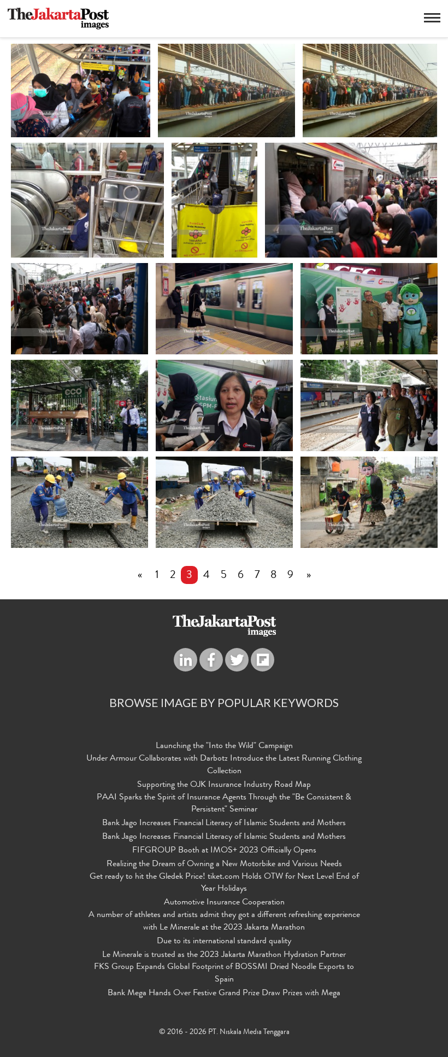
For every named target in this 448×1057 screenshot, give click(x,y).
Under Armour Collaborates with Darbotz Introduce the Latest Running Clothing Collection (224, 765)
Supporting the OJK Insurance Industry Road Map (224, 785)
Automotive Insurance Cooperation (224, 902)
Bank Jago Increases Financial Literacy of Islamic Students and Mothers (224, 823)
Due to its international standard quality (224, 941)
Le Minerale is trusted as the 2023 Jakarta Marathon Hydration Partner (224, 955)
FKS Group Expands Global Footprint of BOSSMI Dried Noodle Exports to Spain (224, 973)
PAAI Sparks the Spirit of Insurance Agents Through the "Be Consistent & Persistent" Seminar (224, 804)
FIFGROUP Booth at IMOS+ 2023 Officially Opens (224, 850)
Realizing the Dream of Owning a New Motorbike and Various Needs (224, 864)
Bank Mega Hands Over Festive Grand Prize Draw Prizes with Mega (224, 993)
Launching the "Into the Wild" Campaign (224, 746)
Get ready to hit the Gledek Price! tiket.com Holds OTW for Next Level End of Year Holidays (224, 883)
